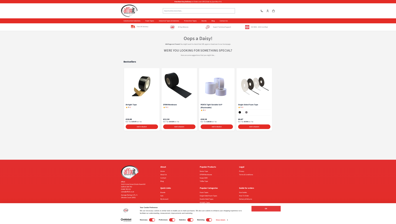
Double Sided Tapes (206, 199)
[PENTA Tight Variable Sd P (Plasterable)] (217, 86)
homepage (226, 44)
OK (266, 208)
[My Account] (267, 11)
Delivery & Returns (245, 199)
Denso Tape (204, 171)
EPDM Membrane (170, 104)
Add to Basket (142, 127)
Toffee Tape (204, 181)
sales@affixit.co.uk (127, 192)
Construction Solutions (132, 21)
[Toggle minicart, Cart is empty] (273, 11)
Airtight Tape (131, 104)
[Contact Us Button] (261, 11)
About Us (163, 174)
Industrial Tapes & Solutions (169, 21)
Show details (220, 220)
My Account (164, 199)
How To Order (244, 196)
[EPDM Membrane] (179, 86)
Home (162, 171)
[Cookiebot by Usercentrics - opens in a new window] (126, 220)
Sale (161, 196)
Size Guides (243, 192)
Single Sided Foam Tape (248, 104)
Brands (204, 21)
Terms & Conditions (246, 174)
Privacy (241, 171)
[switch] (172, 220)
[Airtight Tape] (142, 86)
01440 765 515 (126, 189)
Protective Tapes (190, 21)
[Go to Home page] (129, 11)
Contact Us (224, 21)
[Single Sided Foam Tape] (254, 86)
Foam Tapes (149, 21)
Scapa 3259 (203, 178)
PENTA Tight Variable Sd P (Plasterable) (211, 106)
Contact (163, 178)
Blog (213, 21)
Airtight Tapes (205, 202)
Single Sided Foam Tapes (208, 196)
